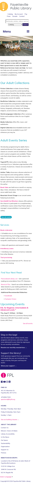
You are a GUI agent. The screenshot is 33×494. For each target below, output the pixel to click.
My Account (19, 14)
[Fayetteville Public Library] (16, 6)
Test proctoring (6, 257)
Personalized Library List (9, 279)
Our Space (4, 440)
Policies (3, 453)
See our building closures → (10, 419)
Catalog (10, 14)
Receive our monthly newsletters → (14, 347)
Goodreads (8, 296)
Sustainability (5, 443)
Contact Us (4, 428)
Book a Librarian (6, 230)
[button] (28, 31)
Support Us (4, 450)
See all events (28, 323)
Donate (14, 16)
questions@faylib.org (8, 399)
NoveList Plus (5, 284)
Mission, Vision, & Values (9, 431)
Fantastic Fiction (10, 299)
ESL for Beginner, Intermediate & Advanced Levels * (14, 309)
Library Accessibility (8, 434)
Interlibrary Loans (6, 248)
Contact (22, 16)
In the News (5, 437)
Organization (5, 446)
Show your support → (9, 366)
